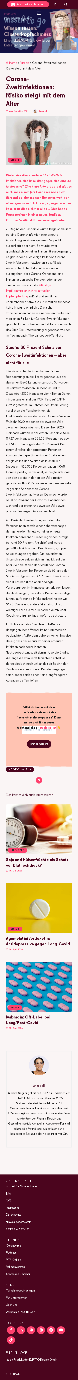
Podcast (11, 1252)
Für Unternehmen (16, 1298)
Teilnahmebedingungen (20, 1290)
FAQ (8, 1200)
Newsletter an (47, 727)
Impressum (12, 1207)
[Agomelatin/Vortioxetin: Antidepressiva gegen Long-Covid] (39, 932)
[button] (39, 31)
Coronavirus (13, 1245)
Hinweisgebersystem (18, 1222)
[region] (39, 31)
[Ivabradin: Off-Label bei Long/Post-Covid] (39, 1010)
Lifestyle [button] (17, 850)
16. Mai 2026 (15, 870)
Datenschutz (13, 1214)
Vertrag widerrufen (17, 1229)
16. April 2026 (15, 949)
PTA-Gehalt (13, 1260)
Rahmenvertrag (15, 1267)
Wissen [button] (15, 929)
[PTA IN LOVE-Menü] (39, 13)
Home (13, 63)
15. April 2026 (15, 1028)
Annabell (43, 111)
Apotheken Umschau (30, 4)
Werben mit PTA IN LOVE (20, 1312)
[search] (66, 4)
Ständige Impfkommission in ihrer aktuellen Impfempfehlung (28, 291)
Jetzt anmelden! (39, 744)
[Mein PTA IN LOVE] (55, 4)
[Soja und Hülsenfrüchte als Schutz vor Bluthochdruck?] (39, 853)
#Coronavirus (20, 770)
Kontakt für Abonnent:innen (22, 1186)
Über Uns (11, 1304)
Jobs (8, 1193)
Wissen (24, 63)
